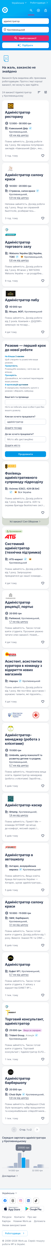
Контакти (19, 1217)
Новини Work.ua (22, 1221)
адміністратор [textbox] (12, 21)
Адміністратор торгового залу (18, 244)
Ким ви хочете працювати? (20, 416)
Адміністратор (17, 964)
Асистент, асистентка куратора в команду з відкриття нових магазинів (23, 667)
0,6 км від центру (19, 260)
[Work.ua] (5, 10)
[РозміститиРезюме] (38, 10)
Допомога (39, 1221)
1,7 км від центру (18, 621)
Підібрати (27, 45)
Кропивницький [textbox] (16, 29)
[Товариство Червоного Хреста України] (36, 715)
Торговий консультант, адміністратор (24, 1021)
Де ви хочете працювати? (19, 434)
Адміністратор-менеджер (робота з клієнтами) (22, 739)
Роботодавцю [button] (13, 1233)
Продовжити (25, 454)
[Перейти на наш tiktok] (36, 1201)
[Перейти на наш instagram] (20, 1201)
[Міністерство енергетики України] (15, 715)
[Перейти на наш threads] (13, 1201)
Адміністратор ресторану (17, 114)
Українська (8, 1193)
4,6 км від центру (19, 135)
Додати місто (12, 445)
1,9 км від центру (18, 815)
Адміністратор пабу (22, 300)
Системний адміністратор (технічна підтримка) (23, 548)
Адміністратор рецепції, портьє (19, 604)
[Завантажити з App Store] (12, 1209)
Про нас (32, 1217)
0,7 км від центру (19, 765)
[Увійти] (45, 10)
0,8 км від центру (19, 1097)
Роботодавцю (37, 2)
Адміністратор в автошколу (19, 857)
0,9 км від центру (19, 197)
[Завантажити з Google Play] (34, 1209)
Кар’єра (6, 1221)
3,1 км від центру (18, 924)
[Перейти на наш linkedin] (28, 1201)
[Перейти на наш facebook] (5, 1201)
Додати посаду (13, 427)
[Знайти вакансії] (31, 10)
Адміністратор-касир (23, 805)
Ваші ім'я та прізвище (17, 397)
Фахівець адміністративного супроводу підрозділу (24, 477)
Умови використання (14, 1225)
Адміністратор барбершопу (17, 1080)
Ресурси (6, 1217)
